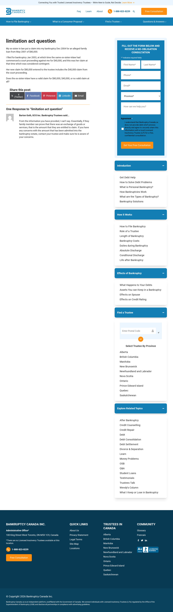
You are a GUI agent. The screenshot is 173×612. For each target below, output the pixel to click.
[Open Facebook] (138, 540)
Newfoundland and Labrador (136, 371)
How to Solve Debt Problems (136, 182)
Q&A (122, 468)
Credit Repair (127, 429)
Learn (89, 11)
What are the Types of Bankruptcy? (139, 196)
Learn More (127, 2)
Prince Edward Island (131, 385)
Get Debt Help (128, 177)
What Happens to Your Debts (136, 285)
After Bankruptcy (129, 420)
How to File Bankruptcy (133, 226)
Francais (141, 535)
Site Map (74, 544)
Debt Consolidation (130, 439)
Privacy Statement (79, 535)
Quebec (124, 390)
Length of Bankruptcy (132, 236)
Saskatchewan (128, 395)
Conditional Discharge (132, 255)
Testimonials (127, 478)
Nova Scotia (126, 376)
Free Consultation (154, 11)
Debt (122, 434)
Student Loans (128, 473)
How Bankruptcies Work (133, 191)
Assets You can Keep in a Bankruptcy (140, 289)
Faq (79, 11)
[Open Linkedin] (146, 540)
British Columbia (129, 356)
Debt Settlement (129, 444)
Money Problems (129, 458)
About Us (74, 530)
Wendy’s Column (129, 487)
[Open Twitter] (142, 540)
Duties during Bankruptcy (134, 245)
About (100, 11)
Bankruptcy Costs (129, 240)
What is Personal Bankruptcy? (136, 187)
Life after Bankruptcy (131, 260)
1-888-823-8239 (20, 549)
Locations (75, 548)
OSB (122, 463)
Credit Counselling (130, 425)
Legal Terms (76, 539)
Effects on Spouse (130, 294)
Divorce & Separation (131, 449)
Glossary (141, 530)
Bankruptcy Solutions (131, 201)
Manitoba (125, 361)
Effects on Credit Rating (133, 299)
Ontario (124, 380)
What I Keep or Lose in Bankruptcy (139, 492)
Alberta (124, 352)
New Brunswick (128, 366)
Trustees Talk (127, 482)
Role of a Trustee (129, 231)
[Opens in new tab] (148, 550)
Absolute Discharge (131, 250)
